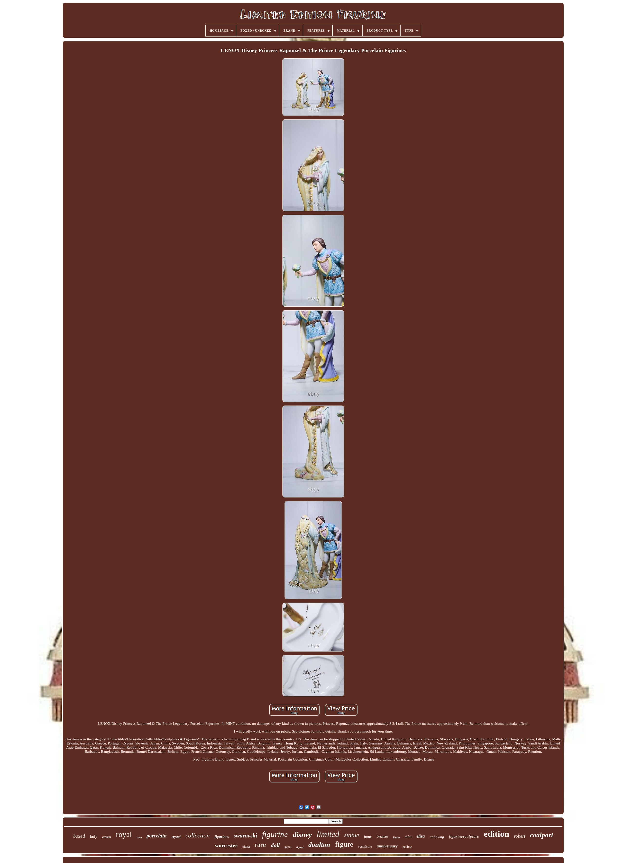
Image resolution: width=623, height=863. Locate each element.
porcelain (157, 836)
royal (124, 834)
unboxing (437, 837)
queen (287, 846)
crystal (176, 837)
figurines (222, 837)
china (246, 846)
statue (351, 835)
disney (302, 835)
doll (275, 845)
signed (299, 847)
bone (368, 837)
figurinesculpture (464, 836)
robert (519, 836)
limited (328, 834)
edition (496, 834)
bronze (382, 836)
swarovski (245, 835)
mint (408, 837)
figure (344, 844)
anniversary (387, 846)
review (407, 846)
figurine (275, 834)
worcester (226, 845)
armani (106, 837)
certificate (365, 846)
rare (260, 844)
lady (93, 836)
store (139, 837)
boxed (79, 836)
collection (197, 835)
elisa (420, 836)
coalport (541, 835)
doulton (319, 844)
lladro (396, 837)
